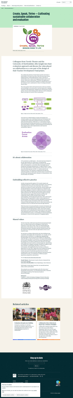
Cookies (26, 380)
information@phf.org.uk (23, 376)
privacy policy (42, 368)
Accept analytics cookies (8, 395)
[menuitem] (3, 5)
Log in (59, 2)
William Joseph (57, 393)
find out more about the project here (33, 257)
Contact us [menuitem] (38, 5)
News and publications (9, 8)
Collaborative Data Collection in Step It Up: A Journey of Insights (47, 323)
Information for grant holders (18, 382)
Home (2, 8)
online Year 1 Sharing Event (42, 236)
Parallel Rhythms (18, 329)
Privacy (26, 382)
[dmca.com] (58, 385)
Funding (14, 380)
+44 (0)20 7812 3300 (33, 376)
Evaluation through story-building (24, 323)
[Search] (71, 2)
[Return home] (4, 2)
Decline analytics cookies (22, 395)
